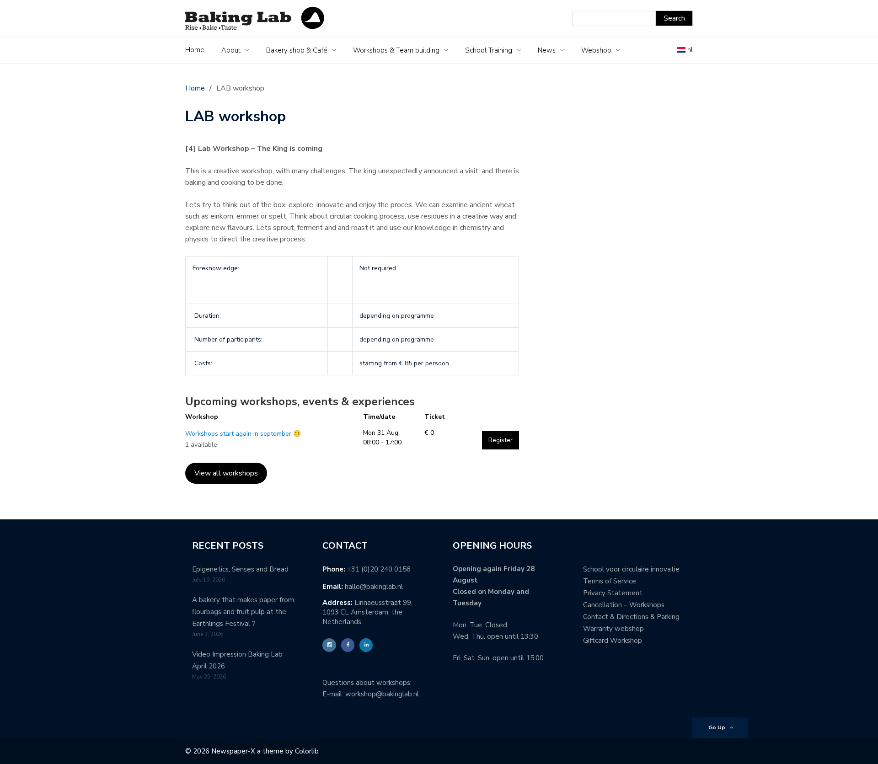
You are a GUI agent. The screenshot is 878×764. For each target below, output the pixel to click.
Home (194, 49)
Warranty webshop (613, 628)
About (231, 50)
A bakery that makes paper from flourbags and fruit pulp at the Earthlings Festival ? (243, 611)
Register (500, 440)
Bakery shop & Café (296, 50)
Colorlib (307, 751)
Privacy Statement (612, 593)
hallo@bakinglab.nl (374, 586)
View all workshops (226, 473)
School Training (488, 50)
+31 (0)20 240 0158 (379, 569)
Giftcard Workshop (612, 640)
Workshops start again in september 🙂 (243, 433)
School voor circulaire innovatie (631, 569)
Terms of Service (609, 581)
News (547, 50)
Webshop (596, 50)
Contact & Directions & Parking (631, 616)
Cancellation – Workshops (623, 604)
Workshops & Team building (396, 50)
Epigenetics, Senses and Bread (240, 569)
